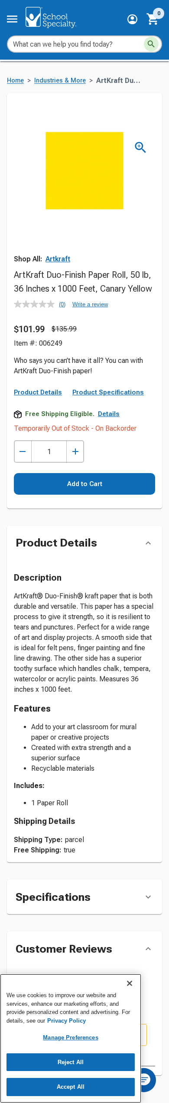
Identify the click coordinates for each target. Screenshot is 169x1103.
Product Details (38, 392)
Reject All (71, 1062)
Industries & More (60, 80)
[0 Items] (153, 19)
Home (15, 80)
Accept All (70, 1087)
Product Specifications (108, 392)
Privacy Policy (66, 1020)
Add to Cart (84, 484)
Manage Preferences (70, 1037)
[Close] (129, 983)
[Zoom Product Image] (140, 147)
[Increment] (75, 452)
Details (109, 414)
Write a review (90, 304)
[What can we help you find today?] (151, 44)
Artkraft (58, 259)
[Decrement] (23, 452)
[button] (132, 19)
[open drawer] (12, 19)
